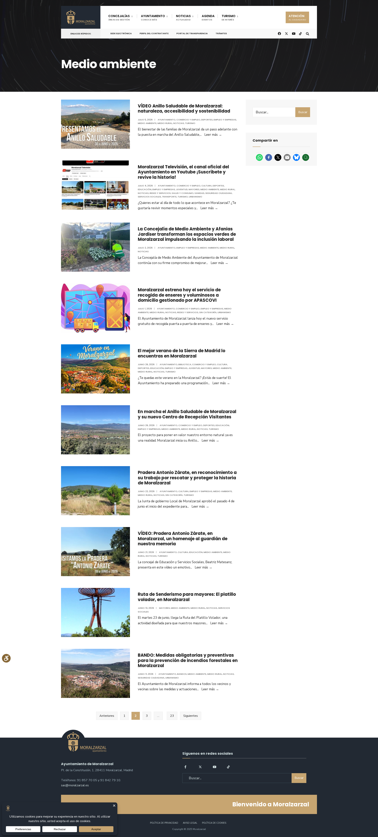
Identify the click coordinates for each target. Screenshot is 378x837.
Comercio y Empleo (188, 119)
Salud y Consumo (183, 193)
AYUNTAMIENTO (153, 17)
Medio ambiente (147, 123)
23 (172, 716)
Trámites (221, 33)
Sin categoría (208, 312)
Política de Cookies (214, 822)
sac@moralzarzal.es (75, 785)
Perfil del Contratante (154, 33)
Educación (144, 189)
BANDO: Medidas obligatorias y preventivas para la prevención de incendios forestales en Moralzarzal (188, 660)
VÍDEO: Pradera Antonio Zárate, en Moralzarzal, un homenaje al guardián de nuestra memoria (182, 538)
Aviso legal (190, 822)
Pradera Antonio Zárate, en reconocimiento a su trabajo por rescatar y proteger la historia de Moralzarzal (187, 477)
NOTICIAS (183, 17)
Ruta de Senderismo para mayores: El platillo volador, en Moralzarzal (187, 596)
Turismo (190, 123)
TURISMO (228, 17)
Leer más (213, 134)
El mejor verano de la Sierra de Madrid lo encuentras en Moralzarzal (181, 353)
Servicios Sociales (149, 196)
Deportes (207, 119)
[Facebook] (186, 766)
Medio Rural (165, 123)
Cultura (206, 185)
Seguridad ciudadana (218, 193)
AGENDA (208, 17)
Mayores (194, 189)
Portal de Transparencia (192, 33)
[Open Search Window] (307, 33)
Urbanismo (195, 196)
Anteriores (106, 716)
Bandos (182, 674)
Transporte (169, 196)
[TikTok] (300, 33)
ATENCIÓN (297, 17)
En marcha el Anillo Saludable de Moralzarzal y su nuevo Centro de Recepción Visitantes (187, 414)
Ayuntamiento (166, 119)
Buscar (302, 112)
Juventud (182, 189)
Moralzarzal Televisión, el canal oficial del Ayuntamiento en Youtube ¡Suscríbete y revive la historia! (183, 172)
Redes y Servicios (160, 193)
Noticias (178, 123)
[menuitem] (122, 17)
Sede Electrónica (121, 33)
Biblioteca (184, 364)
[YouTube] (214, 766)
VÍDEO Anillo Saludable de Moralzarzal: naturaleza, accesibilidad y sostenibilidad (184, 108)
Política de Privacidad (164, 822)
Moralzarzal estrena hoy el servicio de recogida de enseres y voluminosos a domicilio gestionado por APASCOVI (179, 295)
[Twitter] (200, 766)
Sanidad (199, 193)
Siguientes (190, 716)
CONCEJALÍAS (119, 17)
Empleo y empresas (225, 119)
